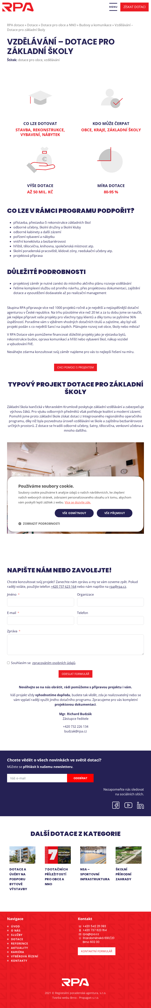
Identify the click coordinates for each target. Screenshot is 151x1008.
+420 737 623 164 (63, 586)
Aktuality (19, 948)
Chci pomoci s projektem (75, 367)
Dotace (17, 939)
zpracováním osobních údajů (53, 663)
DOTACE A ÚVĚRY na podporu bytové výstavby (18, 879)
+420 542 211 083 (94, 926)
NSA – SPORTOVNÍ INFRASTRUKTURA (95, 874)
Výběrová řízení (24, 956)
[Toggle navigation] (113, 7)
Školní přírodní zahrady (124, 874)
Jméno (12, 594)
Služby (17, 935)
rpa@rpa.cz (117, 586)
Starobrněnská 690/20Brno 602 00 (98, 940)
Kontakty (19, 960)
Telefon (82, 613)
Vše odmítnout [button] (74, 513)
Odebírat (80, 778)
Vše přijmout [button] (114, 513)
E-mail (11, 613)
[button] (39, 523)
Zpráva (12, 631)
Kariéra (17, 952)
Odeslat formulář (75, 674)
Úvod (15, 926)
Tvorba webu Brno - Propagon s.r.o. (75, 998)
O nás (16, 930)
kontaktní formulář (96, 951)
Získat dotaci (134, 7)
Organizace (85, 594)
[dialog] (75, 504)
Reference (19, 943)
